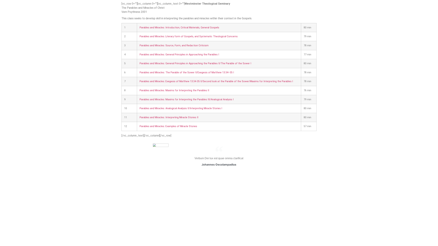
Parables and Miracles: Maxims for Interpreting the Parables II (174, 90)
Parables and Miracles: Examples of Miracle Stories (168, 126)
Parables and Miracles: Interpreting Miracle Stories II (169, 117)
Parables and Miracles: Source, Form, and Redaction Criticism (174, 45)
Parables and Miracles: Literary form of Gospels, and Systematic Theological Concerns (189, 36)
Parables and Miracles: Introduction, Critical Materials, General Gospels (179, 27)
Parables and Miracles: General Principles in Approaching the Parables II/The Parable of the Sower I (195, 63)
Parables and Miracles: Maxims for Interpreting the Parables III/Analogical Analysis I (187, 99)
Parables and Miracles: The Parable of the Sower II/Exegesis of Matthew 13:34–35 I (187, 72)
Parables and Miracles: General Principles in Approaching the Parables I (179, 54)
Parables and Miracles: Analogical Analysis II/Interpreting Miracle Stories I (181, 108)
